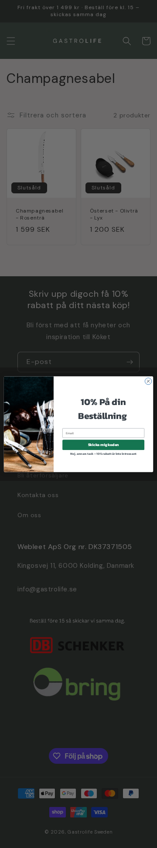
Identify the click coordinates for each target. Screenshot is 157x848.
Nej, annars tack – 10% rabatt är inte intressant (103, 453)
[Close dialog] (148, 381)
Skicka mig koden (103, 444)
